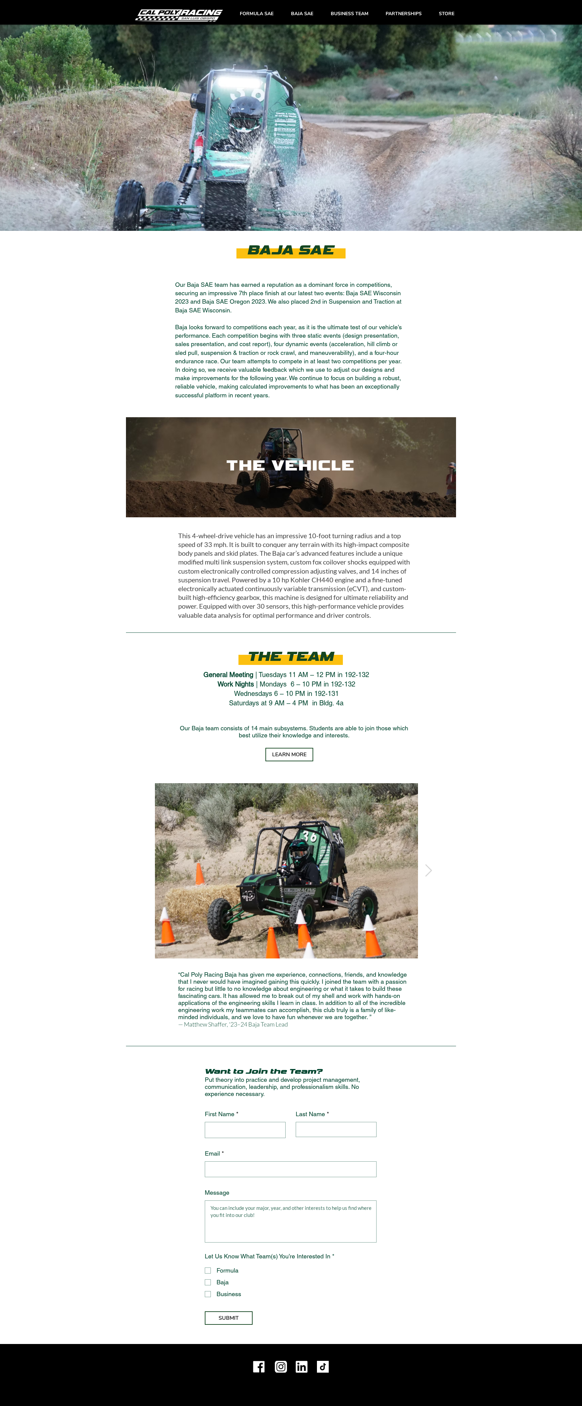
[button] (256, 13)
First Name (219, 1114)
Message (217, 1193)
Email (212, 1154)
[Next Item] (428, 870)
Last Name (310, 1114)
